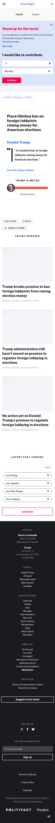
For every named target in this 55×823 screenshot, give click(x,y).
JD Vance (27, 576)
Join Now (11, 80)
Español (35, 14)
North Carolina (27, 621)
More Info (7, 46)
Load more (27, 511)
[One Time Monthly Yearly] (27, 71)
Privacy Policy (27, 782)
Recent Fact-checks (27, 688)
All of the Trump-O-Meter (20, 170)
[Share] (49, 817)
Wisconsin (27, 635)
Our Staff (27, 653)
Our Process (27, 649)
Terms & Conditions (27, 774)
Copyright (27, 790)
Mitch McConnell (27, 579)
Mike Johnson (27, 583)
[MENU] (5, 4)
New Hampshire (27, 614)
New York (27, 618)
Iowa (27, 607)
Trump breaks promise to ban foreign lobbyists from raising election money (26, 291)
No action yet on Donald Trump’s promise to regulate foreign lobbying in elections (25, 420)
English (19, 14)
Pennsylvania (27, 624)
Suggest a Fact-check (27, 699)
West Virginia (27, 631)
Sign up (27, 757)
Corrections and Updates (27, 666)
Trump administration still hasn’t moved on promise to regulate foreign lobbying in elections (24, 355)
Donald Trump (18, 142)
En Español (27, 656)
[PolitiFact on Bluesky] (33, 729)
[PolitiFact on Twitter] (21, 729)
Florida (27, 604)
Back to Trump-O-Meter (17, 97)
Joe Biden (27, 586)
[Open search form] (51, 4)
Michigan (27, 611)
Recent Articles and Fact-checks (27, 684)
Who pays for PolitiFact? (27, 659)
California (27, 601)
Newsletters (27, 670)
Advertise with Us (27, 663)
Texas (27, 628)
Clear (47, 467)
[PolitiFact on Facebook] (27, 729)
